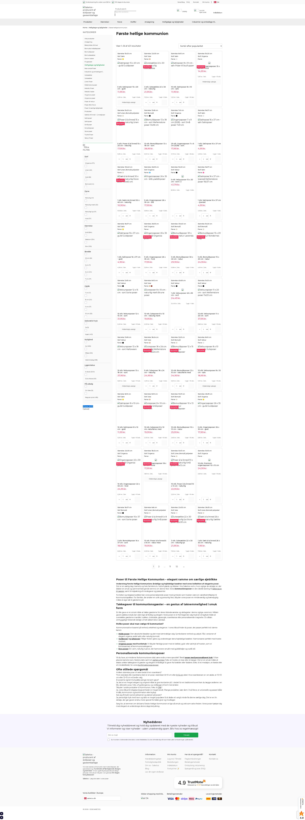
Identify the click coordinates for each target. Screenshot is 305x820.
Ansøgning (149, 22)
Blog (147, 769)
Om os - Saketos (152, 765)
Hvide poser (124, 634)
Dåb (159, 687)
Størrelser (105, 22)
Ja (86, 327)
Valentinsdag (89, 360)
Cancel (86, 409)
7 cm (87, 279)
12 (177, 566)
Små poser (88, 125)
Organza (88, 163)
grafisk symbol (158, 660)
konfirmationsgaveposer (148, 665)
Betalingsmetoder (192, 762)
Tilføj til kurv (164, 102)
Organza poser (125, 644)
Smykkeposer (89, 128)
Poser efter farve (90, 105)
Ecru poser (123, 649)
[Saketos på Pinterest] (213, 762)
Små (86, 232)
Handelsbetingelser (153, 759)
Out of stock (89, 378)
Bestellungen (172, 762)
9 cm (87, 307)
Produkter (87, 22)
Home (85, 27)
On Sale (88, 390)
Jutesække (88, 75)
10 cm (87, 313)
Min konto (205, 2)
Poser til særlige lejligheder (94, 108)
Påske (87, 353)
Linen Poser (89, 81)
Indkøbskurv (172, 765)
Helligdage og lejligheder (173, 22)
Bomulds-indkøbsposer (92, 48)
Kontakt (196, 2)
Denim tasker (89, 58)
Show (88, 406)
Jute (86, 177)
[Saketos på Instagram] (220, 762)
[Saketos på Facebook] (210, 762)
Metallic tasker (89, 91)
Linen (87, 170)
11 (170, 566)
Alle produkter (89, 38)
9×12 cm (179, 675)
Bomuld (88, 184)
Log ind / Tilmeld (174, 759)
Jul (86, 346)
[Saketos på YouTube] (217, 762)
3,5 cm (87, 258)
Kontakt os (213, 759)
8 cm (87, 299)
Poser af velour (90, 101)
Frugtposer (88, 62)
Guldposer (123, 639)
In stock (87, 372)
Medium (88, 239)
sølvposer (135, 639)
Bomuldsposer (89, 52)
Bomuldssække (90, 55)
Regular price (89, 397)
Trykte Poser (89, 135)
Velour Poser (89, 138)
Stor (86, 246)
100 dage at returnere (122, 2)
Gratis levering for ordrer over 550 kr (98, 2)
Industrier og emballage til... (204, 22)
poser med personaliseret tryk (199, 657)
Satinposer (88, 118)
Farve (119, 22)
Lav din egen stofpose (154, 772)
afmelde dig (157, 740)
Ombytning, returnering (195, 765)
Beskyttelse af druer (91, 45)
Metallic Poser (89, 88)
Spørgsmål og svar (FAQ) (195, 769)
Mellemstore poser (91, 85)
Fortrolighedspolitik (153, 762)
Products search (120, 9)
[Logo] (91, 11)
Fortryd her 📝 (173, 769)
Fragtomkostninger (193, 759)
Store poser (88, 131)
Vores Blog (181, 2)
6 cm (87, 272)
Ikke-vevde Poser (90, 68)
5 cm (87, 265)
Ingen (87, 334)
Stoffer (133, 22)
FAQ (188, 2)
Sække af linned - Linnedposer (95, 115)
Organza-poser (90, 95)
